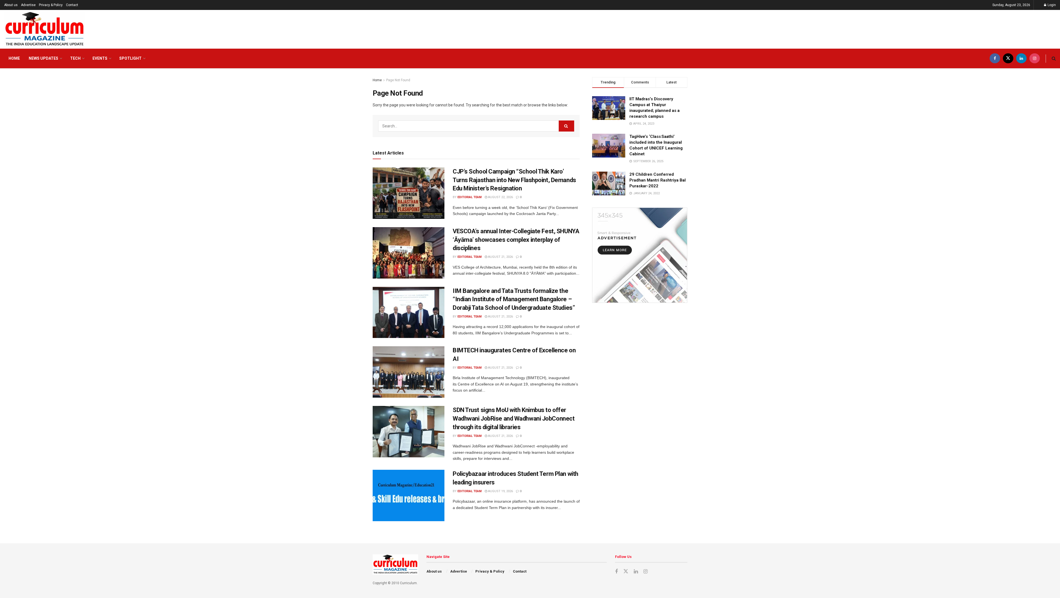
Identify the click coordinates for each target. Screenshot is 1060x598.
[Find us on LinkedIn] (1021, 58)
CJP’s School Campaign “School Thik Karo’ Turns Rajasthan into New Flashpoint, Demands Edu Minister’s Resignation (514, 180)
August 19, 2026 (500, 491)
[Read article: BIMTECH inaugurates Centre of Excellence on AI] (408, 372)
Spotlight (130, 58)
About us (11, 5)
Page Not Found (398, 80)
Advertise (28, 5)
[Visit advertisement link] (639, 255)
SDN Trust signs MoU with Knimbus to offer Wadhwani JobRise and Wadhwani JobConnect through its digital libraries (513, 418)
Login (1051, 5)
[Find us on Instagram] (1034, 58)
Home (14, 58)
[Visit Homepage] (44, 29)
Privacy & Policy (51, 5)
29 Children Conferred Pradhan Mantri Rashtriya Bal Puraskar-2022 (657, 180)
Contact (72, 5)
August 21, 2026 (500, 257)
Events (99, 58)
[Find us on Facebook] (995, 58)
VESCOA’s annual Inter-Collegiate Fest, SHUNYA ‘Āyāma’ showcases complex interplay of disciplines (516, 240)
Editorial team (469, 197)
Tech (75, 58)
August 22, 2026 (500, 197)
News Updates (43, 58)
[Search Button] (1054, 58)
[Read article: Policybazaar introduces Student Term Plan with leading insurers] (408, 495)
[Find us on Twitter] (1008, 58)
